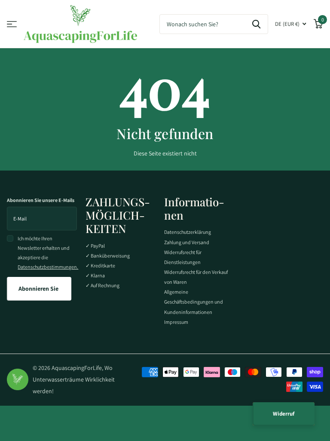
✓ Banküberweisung (108, 255)
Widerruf (283, 413)
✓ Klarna (95, 275)
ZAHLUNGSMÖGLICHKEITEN (118, 215)
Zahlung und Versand (186, 242)
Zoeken (256, 24)
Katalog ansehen (12, 24)
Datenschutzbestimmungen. (48, 267)
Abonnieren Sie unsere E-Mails (40, 200)
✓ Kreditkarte (100, 265)
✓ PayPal (95, 245)
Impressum (176, 322)
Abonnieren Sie (39, 288)
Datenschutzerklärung (187, 232)
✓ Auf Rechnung (102, 285)
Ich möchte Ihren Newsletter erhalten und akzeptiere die (47, 252)
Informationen (194, 208)
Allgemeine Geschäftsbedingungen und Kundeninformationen (193, 302)
